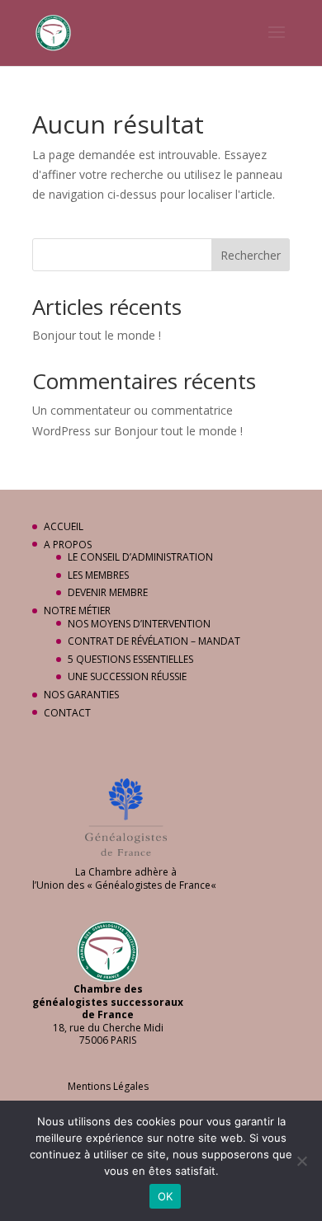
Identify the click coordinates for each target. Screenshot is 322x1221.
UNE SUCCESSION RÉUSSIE (127, 676)
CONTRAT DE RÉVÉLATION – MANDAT (154, 641)
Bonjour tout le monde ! (96, 335)
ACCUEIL (63, 526)
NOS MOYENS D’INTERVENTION (139, 624)
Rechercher (250, 255)
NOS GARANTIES (81, 695)
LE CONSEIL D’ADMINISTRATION (140, 557)
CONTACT (67, 713)
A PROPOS (68, 545)
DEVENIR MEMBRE (108, 592)
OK (165, 1196)
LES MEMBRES (98, 575)
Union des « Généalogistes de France (123, 885)
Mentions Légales (108, 1086)
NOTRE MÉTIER (77, 610)
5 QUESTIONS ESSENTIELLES (130, 659)
